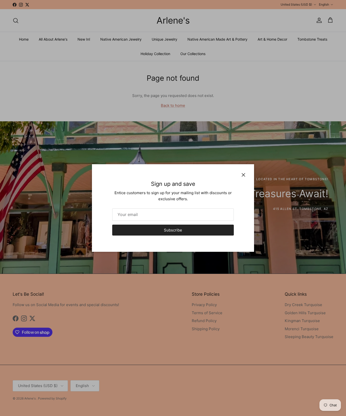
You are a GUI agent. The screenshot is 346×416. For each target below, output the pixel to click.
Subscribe (173, 230)
